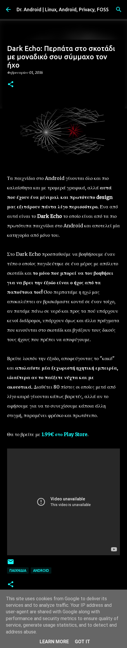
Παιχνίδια (17, 570)
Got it (82, 641)
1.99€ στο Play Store (64, 434)
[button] (10, 85)
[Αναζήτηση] (118, 9)
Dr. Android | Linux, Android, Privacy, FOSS (63, 9)
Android (41, 570)
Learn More (54, 641)
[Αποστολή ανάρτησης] (10, 564)
